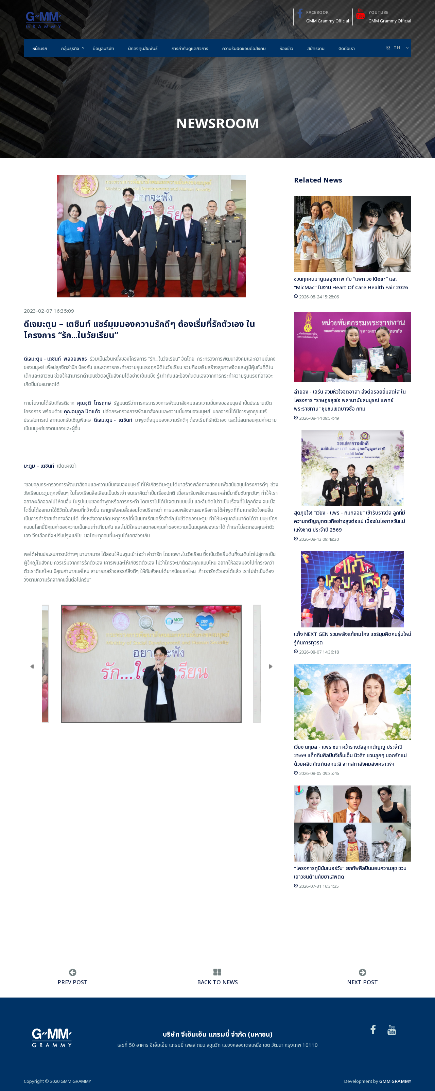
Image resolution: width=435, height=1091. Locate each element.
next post (362, 983)
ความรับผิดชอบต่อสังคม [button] (244, 48)
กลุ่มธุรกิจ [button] (70, 48)
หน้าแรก (40, 48)
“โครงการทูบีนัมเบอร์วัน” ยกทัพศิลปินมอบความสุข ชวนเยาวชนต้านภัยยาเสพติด (350, 873)
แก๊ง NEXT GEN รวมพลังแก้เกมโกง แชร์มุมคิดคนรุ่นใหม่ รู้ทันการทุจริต (352, 638)
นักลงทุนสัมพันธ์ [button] (143, 48)
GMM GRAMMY (395, 1081)
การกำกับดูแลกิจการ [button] (190, 48)
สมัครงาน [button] (316, 48)
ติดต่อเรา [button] (346, 48)
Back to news (217, 983)
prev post (72, 983)
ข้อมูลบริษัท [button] (103, 48)
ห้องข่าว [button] (286, 48)
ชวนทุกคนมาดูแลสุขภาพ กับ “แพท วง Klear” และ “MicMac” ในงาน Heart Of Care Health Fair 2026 (351, 283)
